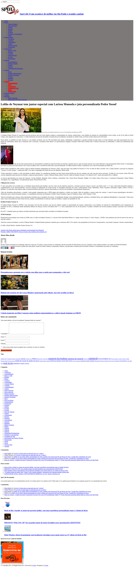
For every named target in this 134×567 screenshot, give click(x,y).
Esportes (6, 60)
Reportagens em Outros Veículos (17, 100)
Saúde (10, 35)
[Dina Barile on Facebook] (5, 248)
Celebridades (11, 42)
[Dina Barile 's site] (1, 248)
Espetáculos (11, 47)
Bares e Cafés (12, 50)
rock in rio (8, 363)
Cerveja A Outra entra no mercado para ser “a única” (28, 453)
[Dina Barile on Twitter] (3, 248)
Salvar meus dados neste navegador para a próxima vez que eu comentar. (24, 347)
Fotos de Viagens (9, 93)
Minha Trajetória (13, 98)
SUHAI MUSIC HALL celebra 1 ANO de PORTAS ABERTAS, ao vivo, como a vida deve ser (32, 474)
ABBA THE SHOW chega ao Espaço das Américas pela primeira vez (24, 232)
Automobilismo (12, 62)
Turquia (22, 363)
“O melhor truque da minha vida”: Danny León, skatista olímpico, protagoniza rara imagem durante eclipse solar (36, 472)
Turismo (6, 70)
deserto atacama (11, 360)
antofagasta (17, 358)
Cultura (10, 44)
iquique (74, 360)
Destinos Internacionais (14, 73)
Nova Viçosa (111, 360)
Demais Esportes (13, 63)
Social (10, 90)
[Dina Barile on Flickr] (9, 248)
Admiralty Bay (4, 358)
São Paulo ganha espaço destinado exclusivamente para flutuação (22, 230)
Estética (10, 27)
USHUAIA (27, 363)
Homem (10, 29)
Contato (6, 95)
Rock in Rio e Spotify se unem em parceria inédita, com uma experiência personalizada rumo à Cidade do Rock (36, 467)
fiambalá (48, 360)
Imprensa (7, 96)
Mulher (10, 31)
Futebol (10, 65)
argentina (28, 358)
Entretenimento (8, 37)
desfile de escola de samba (24, 361)
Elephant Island (42, 360)
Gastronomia (8, 49)
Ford (52, 361)
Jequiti (88, 361)
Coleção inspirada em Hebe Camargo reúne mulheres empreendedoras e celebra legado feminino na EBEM (41, 313)
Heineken (58, 361)
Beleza (6, 22)
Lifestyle (6, 81)
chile (109, 358)
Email (2, 340)
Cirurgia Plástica (13, 24)
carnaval (93, 358)
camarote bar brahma (57, 358)
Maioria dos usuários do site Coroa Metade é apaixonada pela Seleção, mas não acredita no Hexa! (37, 293)
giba (55, 361)
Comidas (10, 54)
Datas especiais (12, 55)
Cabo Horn (45, 358)
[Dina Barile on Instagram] (13, 248)
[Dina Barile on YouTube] (11, 248)
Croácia (123, 358)
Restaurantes (11, 58)
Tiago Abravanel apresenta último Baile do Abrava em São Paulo (79, 460)
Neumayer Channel (104, 360)
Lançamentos (12, 86)
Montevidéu (97, 360)
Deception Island (4, 360)
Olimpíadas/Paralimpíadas (15, 68)
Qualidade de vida (13, 88)
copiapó (120, 358)
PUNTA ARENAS (123, 360)
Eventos (10, 57)
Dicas (9, 85)
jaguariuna (83, 361)
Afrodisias (9, 358)
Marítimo (10, 78)
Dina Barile (36, 361)
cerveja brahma (103, 359)
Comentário (5, 333)
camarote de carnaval (75, 359)
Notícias (10, 32)
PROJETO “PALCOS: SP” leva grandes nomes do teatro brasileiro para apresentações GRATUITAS (33, 469)
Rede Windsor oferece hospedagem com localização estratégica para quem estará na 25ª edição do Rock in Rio (36, 470)
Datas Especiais (12, 45)
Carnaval (10, 40)
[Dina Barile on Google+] (7, 248)
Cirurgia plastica (114, 358)
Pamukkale (116, 360)
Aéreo (10, 72)
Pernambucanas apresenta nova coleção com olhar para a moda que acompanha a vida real (35, 272)
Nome (2, 337)
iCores (34, 565)
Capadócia (86, 358)
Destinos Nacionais (13, 75)
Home (6, 21)
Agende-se (11, 39)
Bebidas (10, 52)
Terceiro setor (12, 91)
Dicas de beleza (12, 26)
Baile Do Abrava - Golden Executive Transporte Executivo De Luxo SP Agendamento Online (31, 460)
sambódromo (16, 363)
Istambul (78, 360)
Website (3, 343)
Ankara (13, 358)
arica (31, 358)
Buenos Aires (40, 358)
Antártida (23, 358)
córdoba (127, 358)
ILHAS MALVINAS (67, 361)
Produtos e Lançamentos (15, 34)
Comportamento (12, 83)
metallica (92, 361)
